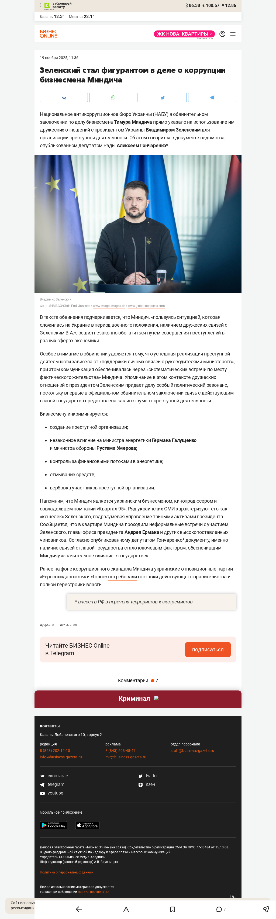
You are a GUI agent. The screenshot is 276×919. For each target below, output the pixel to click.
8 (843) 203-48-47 (120, 750)
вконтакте (57, 775)
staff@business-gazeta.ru (192, 750)
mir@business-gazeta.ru (125, 757)
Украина (47, 625)
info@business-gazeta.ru (61, 757)
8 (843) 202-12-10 (55, 750)
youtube (55, 793)
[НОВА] (183, 33)
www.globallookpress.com (146, 306)
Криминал (68, 625)
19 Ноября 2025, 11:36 (59, 58)
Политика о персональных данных (66, 872)
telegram (55, 784)
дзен (150, 784)
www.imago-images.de (109, 306)
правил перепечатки (93, 892)
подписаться (208, 649)
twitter (151, 775)
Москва (76, 17)
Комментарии (138, 680)
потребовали (122, 576)
